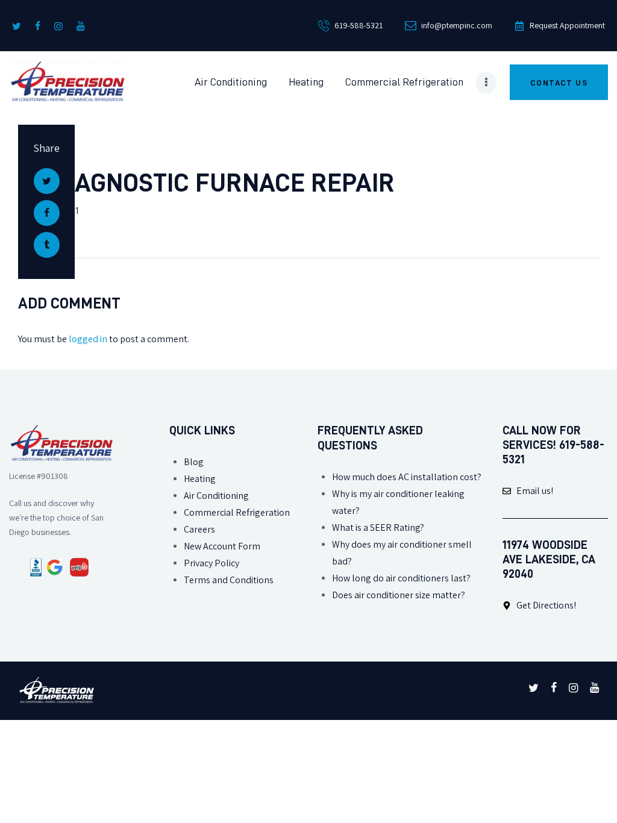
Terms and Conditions (229, 580)
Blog (194, 462)
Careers (199, 529)
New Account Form (222, 546)
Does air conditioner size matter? (398, 595)
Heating (200, 478)
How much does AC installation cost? (406, 477)
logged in (88, 339)
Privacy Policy (211, 563)
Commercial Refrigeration (237, 512)
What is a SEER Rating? (378, 527)
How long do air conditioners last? (401, 578)
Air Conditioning (216, 495)
